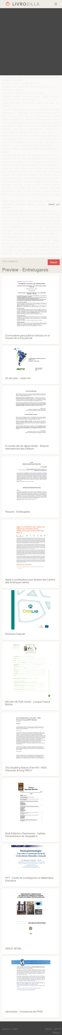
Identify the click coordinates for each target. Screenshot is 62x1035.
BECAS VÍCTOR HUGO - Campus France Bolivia (27, 703)
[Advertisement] (31, 42)
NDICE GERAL (13, 948)
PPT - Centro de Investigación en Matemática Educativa (29, 879)
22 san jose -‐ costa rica (18, 378)
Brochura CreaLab (15, 634)
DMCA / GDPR (53, 1029)
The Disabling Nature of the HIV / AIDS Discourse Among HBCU (26, 769)
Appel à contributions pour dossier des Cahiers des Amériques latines (30, 581)
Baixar (53, 262)
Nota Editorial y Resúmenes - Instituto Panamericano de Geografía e (25, 835)
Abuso (56, 1032)
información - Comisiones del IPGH (24, 1011)
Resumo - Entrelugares (17, 511)
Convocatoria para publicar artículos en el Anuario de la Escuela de (27, 337)
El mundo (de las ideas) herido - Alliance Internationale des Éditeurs (27, 447)
